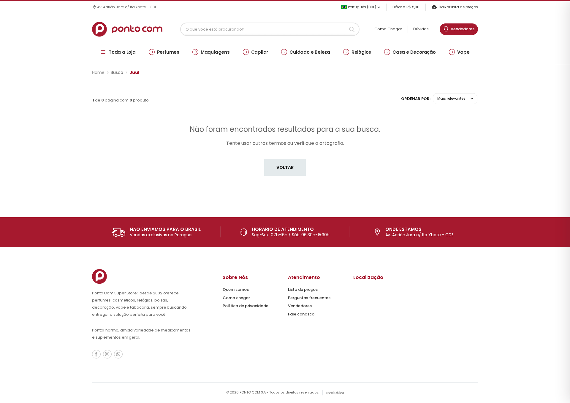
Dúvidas (421, 29)
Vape (463, 52)
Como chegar (236, 298)
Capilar (259, 52)
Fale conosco (301, 314)
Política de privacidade (245, 306)
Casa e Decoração (414, 52)
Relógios (361, 52)
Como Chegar (388, 29)
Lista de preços (303, 289)
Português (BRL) (361, 6)
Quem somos (236, 289)
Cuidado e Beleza (309, 52)
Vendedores (461, 29)
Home (98, 72)
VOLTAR (285, 167)
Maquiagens (215, 52)
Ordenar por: (415, 98)
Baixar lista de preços (458, 6)
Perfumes (168, 52)
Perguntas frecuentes (309, 298)
